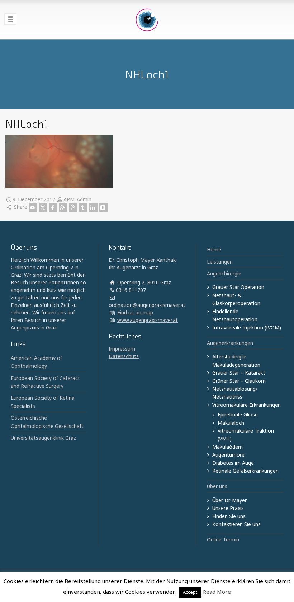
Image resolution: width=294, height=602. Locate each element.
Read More (217, 591)
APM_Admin (77, 199)
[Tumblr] (83, 207)
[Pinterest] (73, 207)
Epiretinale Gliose (238, 414)
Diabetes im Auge (233, 462)
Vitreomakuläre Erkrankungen (246, 404)
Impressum (122, 348)
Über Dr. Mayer (229, 500)
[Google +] (63, 207)
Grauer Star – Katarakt (238, 372)
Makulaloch (231, 422)
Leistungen (220, 261)
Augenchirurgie (224, 273)
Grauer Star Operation (238, 287)
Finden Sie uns (229, 516)
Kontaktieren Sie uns (236, 524)
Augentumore (228, 454)
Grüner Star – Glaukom (239, 380)
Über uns (217, 486)
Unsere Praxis (228, 508)
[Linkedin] (93, 207)
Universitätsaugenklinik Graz (43, 437)
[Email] (33, 207)
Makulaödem (227, 446)
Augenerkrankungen (230, 342)
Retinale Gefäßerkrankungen (245, 470)
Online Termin (223, 539)
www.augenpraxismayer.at (147, 320)
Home (214, 249)
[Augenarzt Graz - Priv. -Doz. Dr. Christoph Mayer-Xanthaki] (147, 19)
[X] (43, 207)
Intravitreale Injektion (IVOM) (246, 327)
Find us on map (135, 312)
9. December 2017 (34, 199)
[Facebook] (53, 207)
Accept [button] (190, 592)
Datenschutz (124, 356)
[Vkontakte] (103, 207)
